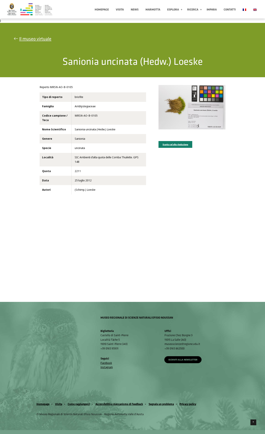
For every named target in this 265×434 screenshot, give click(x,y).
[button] (181, 10)
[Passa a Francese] (244, 9)
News (135, 9)
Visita (120, 9)
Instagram (106, 367)
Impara (212, 9)
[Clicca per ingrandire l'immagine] (191, 107)
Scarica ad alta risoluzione (175, 144)
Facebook (106, 363)
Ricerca (192, 9)
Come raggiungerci (79, 404)
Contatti (230, 9)
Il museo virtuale (35, 39)
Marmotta (152, 9)
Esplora (173, 9)
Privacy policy (187, 404)
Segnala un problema (161, 404)
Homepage (102, 9)
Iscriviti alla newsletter (182, 359)
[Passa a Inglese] (254, 9)
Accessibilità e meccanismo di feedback (119, 404)
